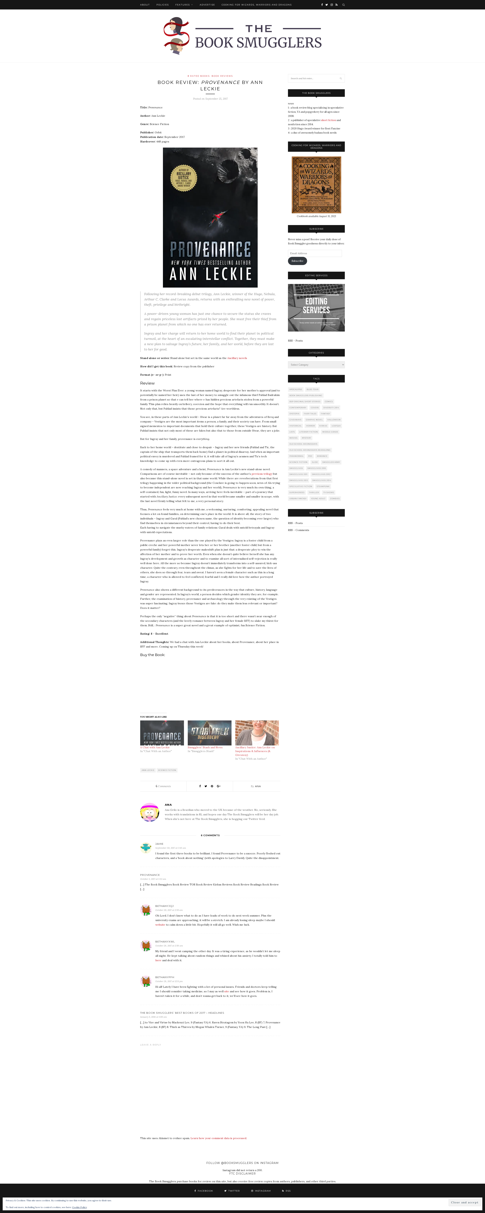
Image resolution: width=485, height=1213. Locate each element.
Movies (293, 438)
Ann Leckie (148, 770)
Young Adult (318, 498)
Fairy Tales (310, 414)
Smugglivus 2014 (321, 480)
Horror (310, 426)
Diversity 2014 (331, 408)
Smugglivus (296, 468)
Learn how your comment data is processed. (219, 1138)
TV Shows (328, 492)
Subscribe (297, 261)
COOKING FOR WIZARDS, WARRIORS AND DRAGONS (257, 4)
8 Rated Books (199, 76)
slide (315, 462)
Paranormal (296, 456)
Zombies (335, 498)
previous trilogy (262, 474)
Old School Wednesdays (303, 444)
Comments (163, 786)
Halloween (334, 420)
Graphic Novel (314, 420)
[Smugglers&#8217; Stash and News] (210, 732)
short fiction (328, 120)
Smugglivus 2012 (321, 474)
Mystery (306, 438)
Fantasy (325, 414)
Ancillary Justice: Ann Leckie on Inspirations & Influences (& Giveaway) (255, 751)
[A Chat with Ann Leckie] (162, 732)
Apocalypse (295, 389)
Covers (315, 408)
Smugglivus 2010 (316, 468)
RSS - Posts (295, 340)
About (145, 4)
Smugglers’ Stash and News (205, 747)
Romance (322, 456)
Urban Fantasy (298, 498)
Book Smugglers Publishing (305, 395)
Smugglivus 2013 (298, 480)
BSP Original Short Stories (304, 401)
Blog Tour (312, 389)
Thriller (314, 492)
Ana (258, 786)
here (158, 960)
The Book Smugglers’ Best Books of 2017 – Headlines (182, 1012)
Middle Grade (330, 432)
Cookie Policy (79, 1207)
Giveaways (295, 420)
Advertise (207, 4)
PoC (310, 456)
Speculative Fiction (300, 486)
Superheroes (296, 492)
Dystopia (294, 414)
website (160, 924)
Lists (292, 432)
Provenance (150, 874)
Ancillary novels (237, 358)
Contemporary (297, 408)
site (226, 991)
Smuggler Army (331, 462)
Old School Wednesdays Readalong (310, 450)
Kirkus (323, 426)
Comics (329, 401)
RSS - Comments (298, 530)
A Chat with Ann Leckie (155, 747)
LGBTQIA (336, 426)
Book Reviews (222, 76)
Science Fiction (167, 770)
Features (182, 4)
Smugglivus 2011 (298, 474)
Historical (295, 426)
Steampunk (323, 486)
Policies (162, 4)
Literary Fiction (308, 432)
